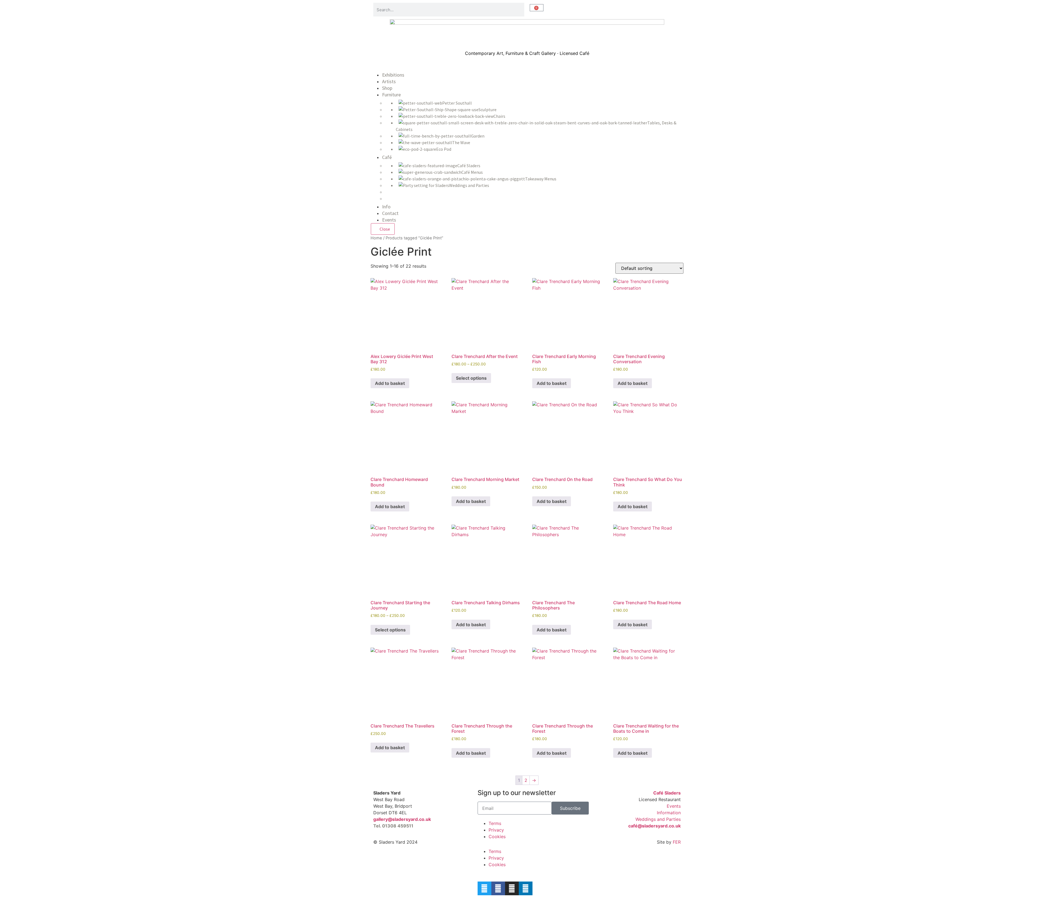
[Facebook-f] (498, 888)
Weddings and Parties (658, 819)
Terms (495, 823)
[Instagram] (512, 888)
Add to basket (390, 383)
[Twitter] (484, 888)
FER (677, 842)
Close (384, 229)
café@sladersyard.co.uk (654, 826)
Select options (471, 378)
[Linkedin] (525, 888)
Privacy (496, 830)
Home (376, 238)
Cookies (497, 836)
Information (669, 812)
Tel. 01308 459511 (393, 826)
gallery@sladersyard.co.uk (402, 819)
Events (674, 806)
